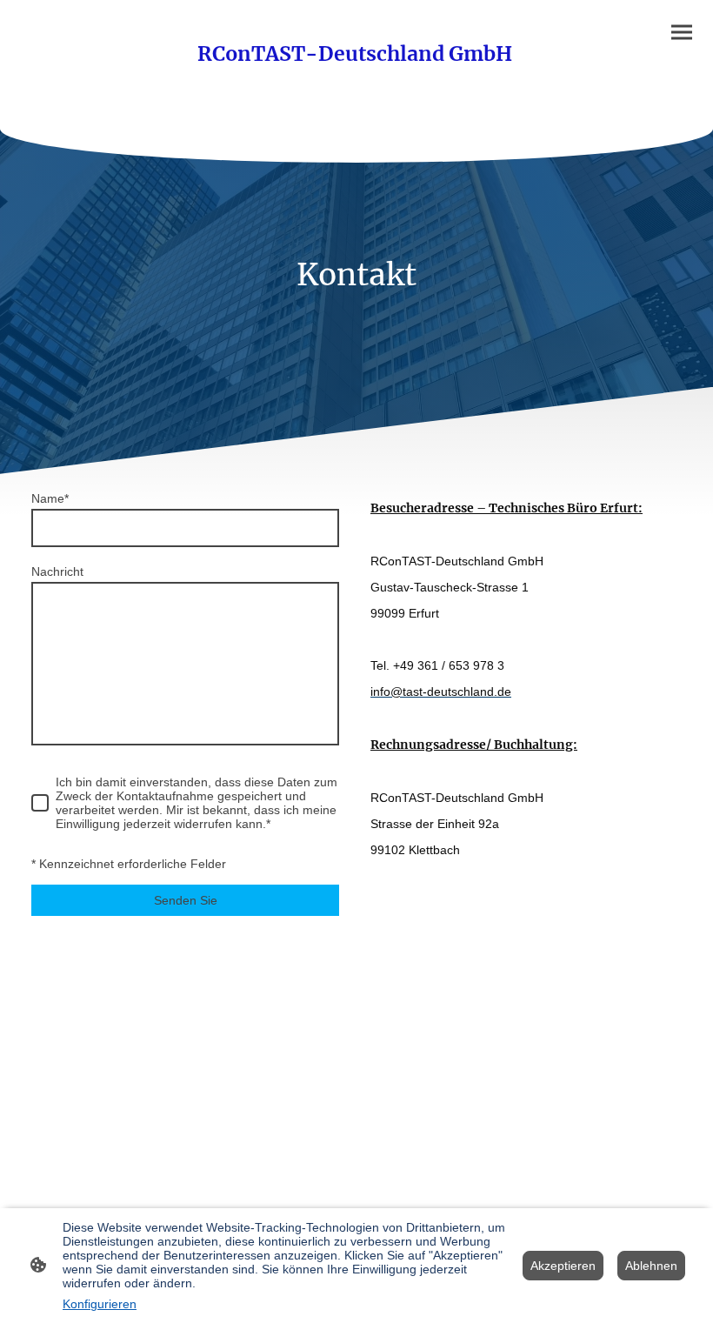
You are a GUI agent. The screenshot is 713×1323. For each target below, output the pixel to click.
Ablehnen (651, 1266)
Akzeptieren (563, 1266)
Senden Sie (185, 900)
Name (50, 498)
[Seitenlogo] (356, 86)
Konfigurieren (100, 1304)
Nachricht (57, 571)
